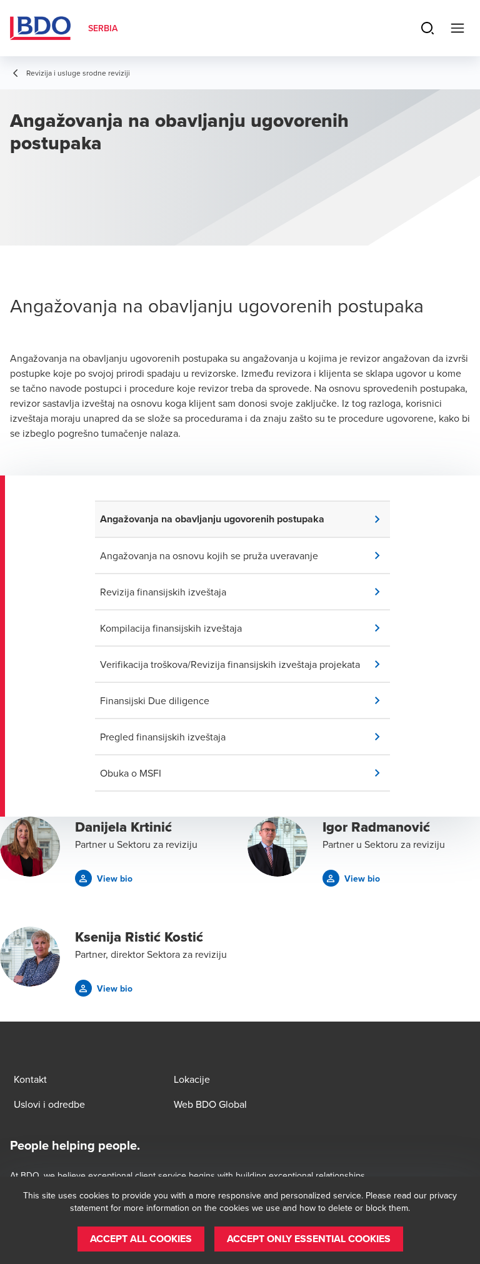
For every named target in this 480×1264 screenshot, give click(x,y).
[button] (245, 519)
